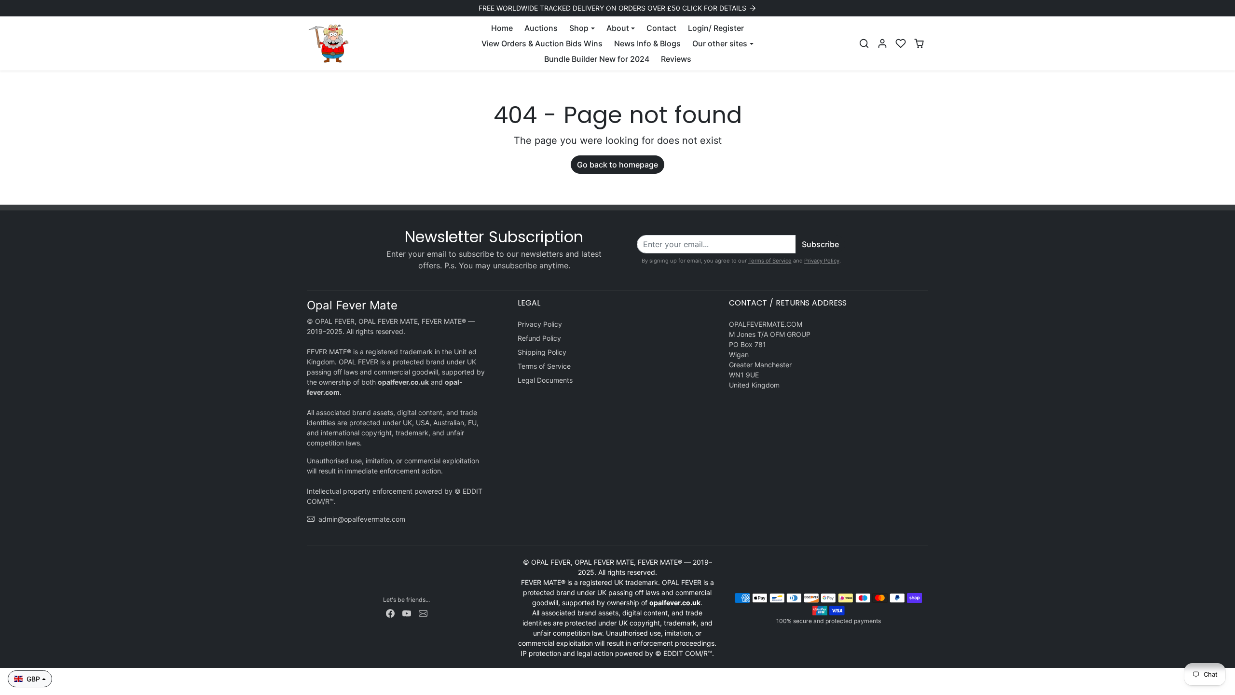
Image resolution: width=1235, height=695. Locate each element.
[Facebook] (390, 613)
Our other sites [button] (719, 43)
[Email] (423, 613)
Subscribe (820, 244)
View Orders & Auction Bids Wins (542, 43)
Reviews (676, 59)
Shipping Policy (542, 352)
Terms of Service (770, 260)
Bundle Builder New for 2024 (596, 59)
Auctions (541, 28)
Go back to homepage (617, 164)
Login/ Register (716, 28)
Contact (661, 28)
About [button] (617, 28)
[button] (864, 43)
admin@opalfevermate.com (361, 519)
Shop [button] (579, 28)
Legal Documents (545, 380)
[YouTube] (406, 613)
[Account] (882, 43)
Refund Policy (539, 338)
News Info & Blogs (647, 43)
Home (502, 28)
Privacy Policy (821, 260)
